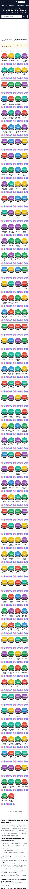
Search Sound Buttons (8, 40)
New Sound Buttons (10, 5)
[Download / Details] (7, 64)
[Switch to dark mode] (23, 2)
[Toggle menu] (26, 2)
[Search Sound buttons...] (16, 2)
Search (24, 16)
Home (3, 5)
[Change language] (20, 2)
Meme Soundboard (20, 5)
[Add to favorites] (2, 64)
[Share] (4, 64)
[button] (4, 56)
